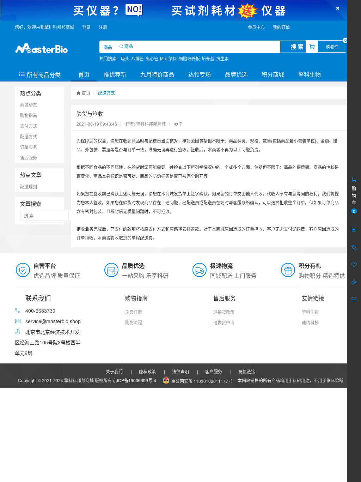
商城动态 (28, 105)
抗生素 (222, 58)
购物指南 (28, 115)
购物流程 (133, 322)
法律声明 (180, 371)
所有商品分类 (43, 75)
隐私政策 (147, 371)
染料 (173, 58)
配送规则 (28, 186)
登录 (86, 27)
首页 (84, 74)
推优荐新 (115, 74)
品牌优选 (236, 74)
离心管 (152, 58)
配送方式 (28, 136)
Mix (163, 58)
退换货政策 (223, 312)
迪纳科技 (310, 322)
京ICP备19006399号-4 (134, 380)
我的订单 (281, 27)
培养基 (208, 58)
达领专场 (199, 74)
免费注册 (133, 312)
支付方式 (28, 126)
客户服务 (213, 371)
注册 (103, 27)
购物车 (332, 47)
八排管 (137, 58)
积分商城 (273, 74)
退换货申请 (223, 322)
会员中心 (256, 27)
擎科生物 (309, 74)
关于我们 (114, 371)
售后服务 (28, 158)
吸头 (125, 58)
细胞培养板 (189, 58)
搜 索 (297, 46)
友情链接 (246, 371)
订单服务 (28, 147)
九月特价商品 (157, 74)
